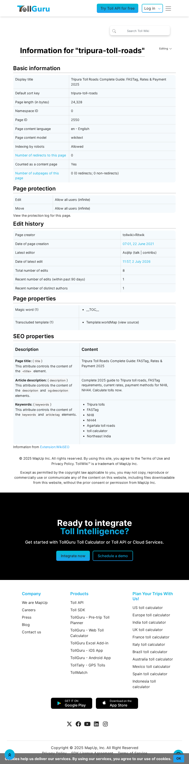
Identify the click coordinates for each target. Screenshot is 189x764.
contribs (149, 252)
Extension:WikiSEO (54, 447)
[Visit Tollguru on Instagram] (105, 724)
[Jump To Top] (10, 754)
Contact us (31, 632)
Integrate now (73, 556)
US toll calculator (148, 607)
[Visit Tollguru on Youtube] (87, 724)
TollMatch (78, 672)
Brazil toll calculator (150, 651)
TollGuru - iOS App (86, 650)
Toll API (76, 602)
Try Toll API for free (117, 8)
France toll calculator (151, 637)
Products (79, 593)
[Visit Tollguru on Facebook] (78, 724)
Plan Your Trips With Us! (153, 596)
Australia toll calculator (153, 659)
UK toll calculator (148, 629)
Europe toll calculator (151, 615)
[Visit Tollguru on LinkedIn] (96, 724)
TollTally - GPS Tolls (87, 665)
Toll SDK (77, 610)
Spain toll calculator (150, 674)
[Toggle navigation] (168, 8)
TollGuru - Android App (90, 657)
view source (128, 322)
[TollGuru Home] (33, 8)
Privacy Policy (62, 464)
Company (31, 593)
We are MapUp (35, 602)
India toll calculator (149, 622)
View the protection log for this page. (42, 215)
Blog (26, 624)
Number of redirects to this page (40, 155)
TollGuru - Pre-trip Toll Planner (89, 620)
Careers (28, 610)
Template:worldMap (101, 322)
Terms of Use (152, 458)
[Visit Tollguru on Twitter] (69, 724)
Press (26, 617)
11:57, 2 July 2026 (137, 261)
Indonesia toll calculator (144, 684)
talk (137, 252)
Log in (149, 8)
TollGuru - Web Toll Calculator (87, 633)
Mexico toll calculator (151, 666)
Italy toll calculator (149, 644)
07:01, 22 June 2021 (138, 244)
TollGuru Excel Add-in (89, 643)
